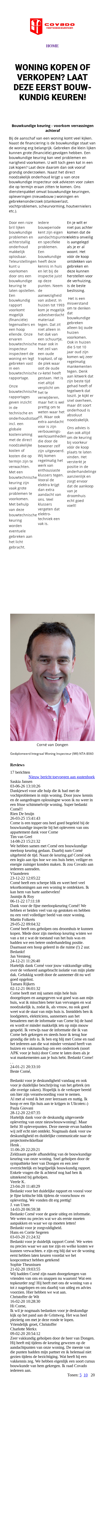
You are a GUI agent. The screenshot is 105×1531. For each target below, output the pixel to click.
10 (86, 1375)
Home (52, 46)
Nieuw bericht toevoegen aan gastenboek (62, 777)
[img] (52, 26)
